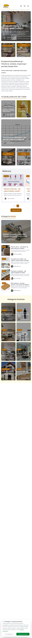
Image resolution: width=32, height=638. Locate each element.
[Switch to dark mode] (28, 6)
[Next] (18, 206)
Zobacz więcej (16, 210)
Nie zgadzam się (9, 634)
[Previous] (14, 206)
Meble (5, 231)
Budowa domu (5, 369)
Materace (6, 176)
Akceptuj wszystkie (23, 634)
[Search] (24, 6)
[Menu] (21, 6)
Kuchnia (4, 310)
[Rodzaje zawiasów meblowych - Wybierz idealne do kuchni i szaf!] (16, 231)
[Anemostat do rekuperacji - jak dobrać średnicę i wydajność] (16, 132)
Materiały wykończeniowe (9, 23)
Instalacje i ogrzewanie (7, 45)
